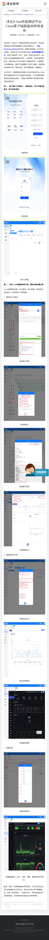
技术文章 (38, 11)
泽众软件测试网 (17, 14)
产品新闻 (24, 11)
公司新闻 (10, 11)
